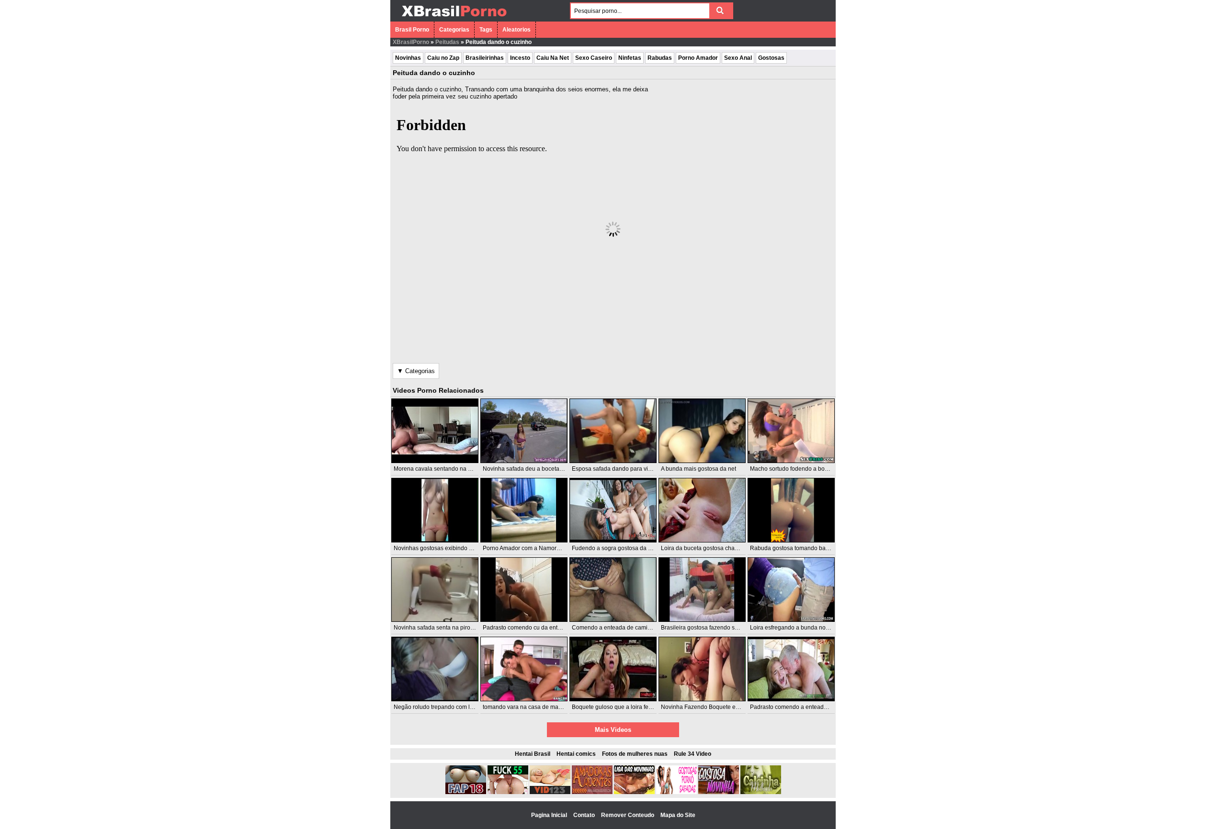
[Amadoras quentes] (592, 792)
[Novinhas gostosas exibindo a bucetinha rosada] (434, 510)
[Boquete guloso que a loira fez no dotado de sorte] (613, 669)
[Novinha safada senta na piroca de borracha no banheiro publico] (434, 589)
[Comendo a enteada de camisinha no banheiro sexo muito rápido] (613, 589)
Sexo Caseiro (593, 58)
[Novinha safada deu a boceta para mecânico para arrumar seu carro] (524, 430)
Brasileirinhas (484, 58)
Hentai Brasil (532, 754)
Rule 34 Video (692, 754)
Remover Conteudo (628, 815)
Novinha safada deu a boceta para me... (535, 468)
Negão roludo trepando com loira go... (443, 707)
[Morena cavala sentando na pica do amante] (434, 430)
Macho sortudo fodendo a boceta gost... (801, 468)
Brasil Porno (412, 29)
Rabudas (659, 58)
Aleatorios (516, 29)
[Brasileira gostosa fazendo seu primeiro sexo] (702, 589)
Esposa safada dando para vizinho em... (624, 468)
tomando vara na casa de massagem (531, 707)
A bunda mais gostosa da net (698, 468)
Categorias (454, 29)
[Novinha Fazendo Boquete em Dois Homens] (702, 669)
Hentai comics (576, 754)
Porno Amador (698, 58)
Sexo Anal (738, 58)
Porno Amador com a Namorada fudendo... (538, 548)
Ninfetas (629, 58)
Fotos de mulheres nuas (635, 754)
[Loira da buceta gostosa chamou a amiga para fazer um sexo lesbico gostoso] (702, 510)
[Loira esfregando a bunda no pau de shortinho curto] (791, 589)
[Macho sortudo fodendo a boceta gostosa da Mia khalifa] (791, 430)
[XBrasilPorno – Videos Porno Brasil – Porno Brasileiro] (453, 17)
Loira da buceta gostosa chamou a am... (713, 548)
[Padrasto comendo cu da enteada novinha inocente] (524, 589)
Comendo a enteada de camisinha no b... (625, 627)
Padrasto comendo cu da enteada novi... (535, 627)
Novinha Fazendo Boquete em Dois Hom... (716, 707)
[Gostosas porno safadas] (676, 792)
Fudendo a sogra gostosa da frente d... (622, 548)
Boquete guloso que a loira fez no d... (620, 707)
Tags (485, 29)
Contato (584, 815)
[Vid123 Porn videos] (550, 792)
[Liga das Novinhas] (634, 792)
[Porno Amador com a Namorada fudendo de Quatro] (524, 510)
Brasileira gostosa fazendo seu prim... (710, 627)
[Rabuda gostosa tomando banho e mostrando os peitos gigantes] (791, 510)
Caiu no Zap (443, 58)
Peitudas (447, 42)
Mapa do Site (677, 815)
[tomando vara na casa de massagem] (524, 669)
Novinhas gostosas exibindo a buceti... (444, 548)
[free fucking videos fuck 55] (508, 792)
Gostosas (771, 58)
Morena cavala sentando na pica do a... (445, 468)
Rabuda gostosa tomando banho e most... (804, 548)
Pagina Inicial (549, 815)
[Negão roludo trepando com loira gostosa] (434, 669)
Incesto (520, 58)
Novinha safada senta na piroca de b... (444, 627)
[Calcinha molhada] (760, 792)
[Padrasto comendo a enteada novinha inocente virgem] (791, 669)
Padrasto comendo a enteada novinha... (802, 707)
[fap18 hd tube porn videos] (465, 792)
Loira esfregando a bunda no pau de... (800, 627)
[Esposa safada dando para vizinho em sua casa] (613, 430)
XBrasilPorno (411, 42)
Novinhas (408, 58)
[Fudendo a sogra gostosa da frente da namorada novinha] (613, 510)
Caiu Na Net (552, 58)
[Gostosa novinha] (718, 792)
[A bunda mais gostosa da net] (702, 430)
